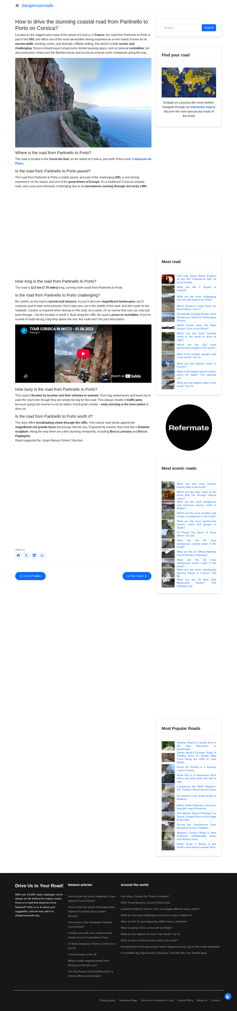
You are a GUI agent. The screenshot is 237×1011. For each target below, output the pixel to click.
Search (209, 27)
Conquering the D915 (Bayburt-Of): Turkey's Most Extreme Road (196, 788)
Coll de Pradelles (31, 576)
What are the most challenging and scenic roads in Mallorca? (156, 915)
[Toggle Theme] (227, 996)
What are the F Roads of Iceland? (196, 289)
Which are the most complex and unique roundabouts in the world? (196, 515)
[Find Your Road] (189, 82)
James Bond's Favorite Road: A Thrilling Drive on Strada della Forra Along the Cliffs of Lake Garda (196, 757)
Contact (215, 1000)
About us (202, 1000)
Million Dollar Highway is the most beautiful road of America (196, 807)
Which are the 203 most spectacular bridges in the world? (196, 346)
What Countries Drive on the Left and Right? (147, 927)
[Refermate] (189, 427)
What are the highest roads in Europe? (196, 365)
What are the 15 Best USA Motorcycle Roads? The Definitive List (196, 583)
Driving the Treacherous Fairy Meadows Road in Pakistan (196, 826)
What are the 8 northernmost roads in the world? (149, 940)
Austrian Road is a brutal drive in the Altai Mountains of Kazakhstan (196, 746)
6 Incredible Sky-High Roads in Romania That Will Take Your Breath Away (164, 952)
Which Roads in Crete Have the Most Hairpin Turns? (196, 308)
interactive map (201, 107)
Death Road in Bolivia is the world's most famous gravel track (196, 845)
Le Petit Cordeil (135, 576)
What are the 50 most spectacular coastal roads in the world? (196, 543)
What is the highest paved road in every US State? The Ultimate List (196, 374)
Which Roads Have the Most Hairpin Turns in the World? (196, 327)
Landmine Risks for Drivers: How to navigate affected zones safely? (160, 908)
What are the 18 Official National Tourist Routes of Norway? (196, 553)
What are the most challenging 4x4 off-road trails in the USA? (196, 298)
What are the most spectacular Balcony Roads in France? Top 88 (196, 573)
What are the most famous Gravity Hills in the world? (196, 485)
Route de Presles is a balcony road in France (196, 769)
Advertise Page (128, 1000)
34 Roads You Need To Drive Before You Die (196, 534)
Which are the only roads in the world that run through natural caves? (196, 495)
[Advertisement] (83, 613)
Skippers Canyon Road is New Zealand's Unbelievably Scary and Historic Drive (196, 836)
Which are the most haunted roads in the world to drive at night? (196, 336)
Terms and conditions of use (157, 1000)
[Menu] (18, 5)
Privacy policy (108, 1000)
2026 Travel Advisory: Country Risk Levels (145, 902)
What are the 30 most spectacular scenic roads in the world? (196, 563)
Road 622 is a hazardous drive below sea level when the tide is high (196, 778)
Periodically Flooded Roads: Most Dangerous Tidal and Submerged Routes (196, 317)
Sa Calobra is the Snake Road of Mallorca (196, 797)
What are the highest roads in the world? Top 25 (196, 384)
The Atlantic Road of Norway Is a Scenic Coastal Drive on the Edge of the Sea (196, 816)
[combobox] (182, 27)
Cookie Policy (185, 1000)
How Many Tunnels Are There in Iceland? (145, 896)
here (36, 907)
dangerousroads (37, 5)
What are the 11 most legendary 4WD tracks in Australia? (154, 921)
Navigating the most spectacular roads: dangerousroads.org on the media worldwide (170, 946)
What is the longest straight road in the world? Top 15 (196, 356)
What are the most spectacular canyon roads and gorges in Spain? (196, 524)
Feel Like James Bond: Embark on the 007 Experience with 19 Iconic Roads (196, 279)
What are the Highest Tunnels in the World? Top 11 (150, 934)
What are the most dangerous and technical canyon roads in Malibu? (196, 505)
